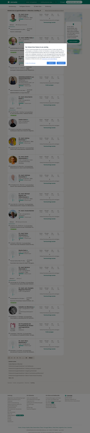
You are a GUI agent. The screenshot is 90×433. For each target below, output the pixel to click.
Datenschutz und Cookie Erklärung (49, 58)
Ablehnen (51, 63)
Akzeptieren (61, 63)
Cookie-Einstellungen (30, 63)
